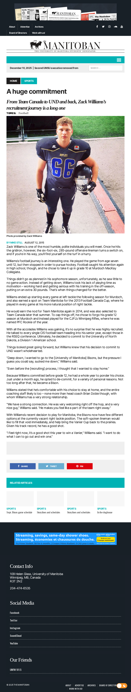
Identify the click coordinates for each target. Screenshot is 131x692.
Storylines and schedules (48, 512)
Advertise (25, 26)
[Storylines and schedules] (50, 499)
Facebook (14, 612)
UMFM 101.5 (15, 669)
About (12, 26)
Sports (11, 508)
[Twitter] (103, 26)
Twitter (13, 620)
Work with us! (38, 32)
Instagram (15, 628)
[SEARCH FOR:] (106, 67)
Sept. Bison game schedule (19, 512)
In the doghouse (104, 512)
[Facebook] (97, 26)
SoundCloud (15, 635)
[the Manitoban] (65, 46)
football (23, 113)
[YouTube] (122, 26)
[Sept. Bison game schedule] (20, 499)
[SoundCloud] (115, 26)
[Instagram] (109, 26)
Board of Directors (18, 32)
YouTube (14, 643)
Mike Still (16, 242)
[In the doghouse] (111, 499)
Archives (39, 26)
